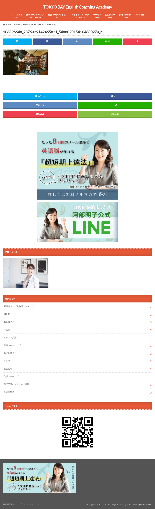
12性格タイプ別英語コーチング (19, 306)
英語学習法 (9, 392)
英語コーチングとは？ (58, 15)
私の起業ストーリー (13, 353)
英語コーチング (11, 376)
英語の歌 (8, 368)
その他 (7, 329)
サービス (97, 15)
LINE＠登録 (139, 14)
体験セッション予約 (80, 15)
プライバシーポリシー (30, 504)
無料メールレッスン (35, 15)
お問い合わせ (125, 15)
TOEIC (7, 314)
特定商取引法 (9, 504)
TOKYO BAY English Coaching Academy (77, 7)
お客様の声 (110, 15)
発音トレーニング (12, 345)
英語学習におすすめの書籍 (16, 384)
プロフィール (16, 15)
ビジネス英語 (10, 337)
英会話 (7, 361)
